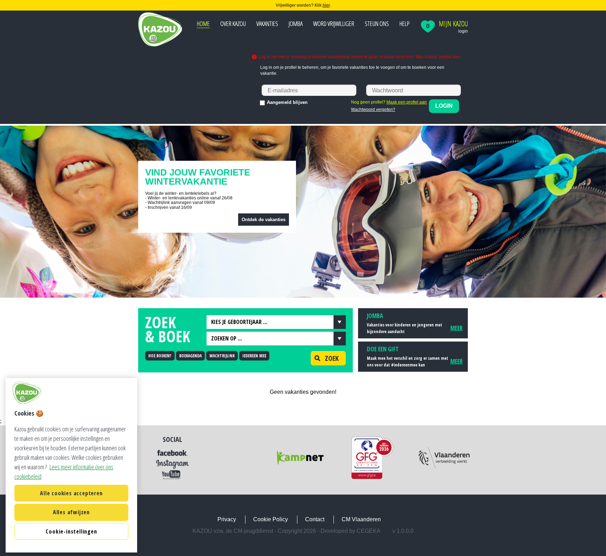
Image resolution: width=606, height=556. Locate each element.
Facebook (172, 453)
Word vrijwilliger (333, 23)
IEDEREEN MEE (254, 356)
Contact (314, 519)
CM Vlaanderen (361, 519)
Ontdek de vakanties (263, 219)
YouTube (172, 474)
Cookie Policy (270, 519)
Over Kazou (233, 23)
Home (203, 23)
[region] (71, 465)
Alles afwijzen (71, 512)
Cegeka (369, 531)
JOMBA (296, 23)
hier (326, 5)
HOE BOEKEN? (159, 356)
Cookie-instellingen (71, 531)
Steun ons (377, 23)
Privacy (226, 519)
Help (404, 23)
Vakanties (267, 23)
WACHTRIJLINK (222, 356)
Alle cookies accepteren (71, 493)
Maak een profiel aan (406, 102)
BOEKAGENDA (190, 356)
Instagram (172, 464)
